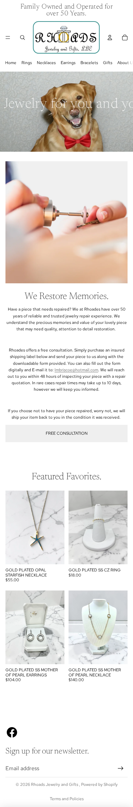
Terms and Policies (67, 799)
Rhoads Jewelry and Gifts (55, 784)
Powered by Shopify (99, 784)
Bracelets (89, 62)
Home (10, 62)
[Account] (109, 37)
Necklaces (46, 62)
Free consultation (67, 433)
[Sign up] (121, 768)
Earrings (68, 62)
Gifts (107, 62)
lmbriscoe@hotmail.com (76, 370)
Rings (26, 62)
